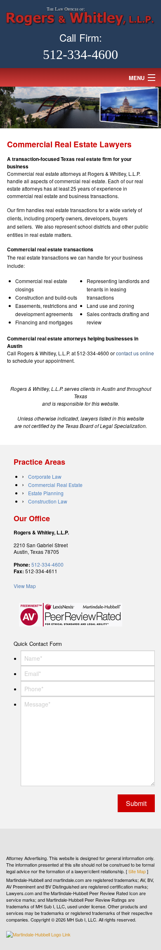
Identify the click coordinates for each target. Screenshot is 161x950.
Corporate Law (45, 476)
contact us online (135, 353)
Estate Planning (46, 492)
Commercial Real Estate (55, 484)
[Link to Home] (80, 15)
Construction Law (47, 501)
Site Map (137, 871)
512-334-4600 (80, 54)
